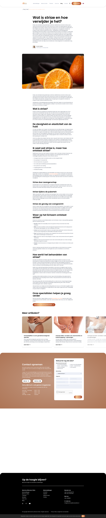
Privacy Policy (54, 511)
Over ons (57, 3)
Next (86, 331)
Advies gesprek (73, 367)
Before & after (44, 3)
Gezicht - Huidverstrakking (62, 365)
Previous (19, 331)
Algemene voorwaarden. (63, 511)
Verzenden (78, 397)
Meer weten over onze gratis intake (43, 304)
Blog (61, 3)
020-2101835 (67, 498)
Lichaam (45, 492)
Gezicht (45, 493)
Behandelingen (36, 3)
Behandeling (58, 371)
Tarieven (51, 3)
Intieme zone (46, 495)
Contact (66, 3)
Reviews (24, 497)
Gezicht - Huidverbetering (75, 365)
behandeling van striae (57, 298)
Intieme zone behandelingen (75, 364)
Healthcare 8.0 (60, 368)
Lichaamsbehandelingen (62, 364)
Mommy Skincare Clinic (28, 490)
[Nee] (104, 516)
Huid (27, 9)
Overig (44, 497)
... (22, 9)
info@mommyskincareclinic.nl (71, 503)
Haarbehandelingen (61, 367)
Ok (83, 516)
